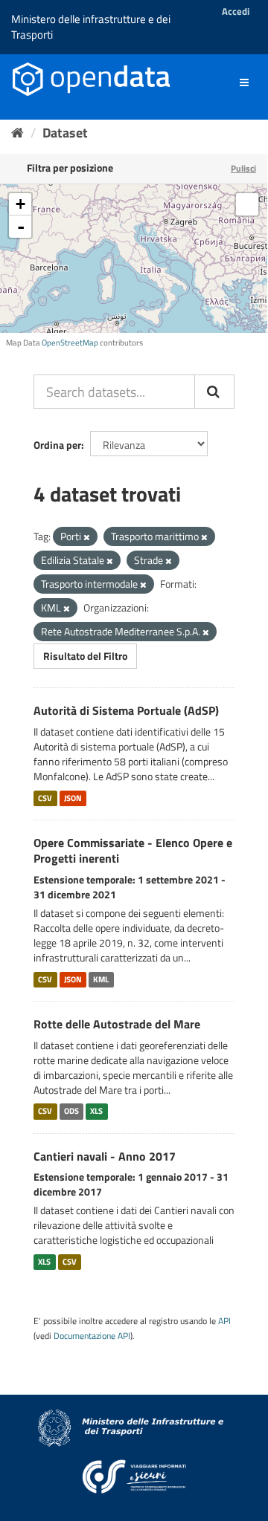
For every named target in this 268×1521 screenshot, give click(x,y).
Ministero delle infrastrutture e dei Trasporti (90, 26)
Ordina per (57, 445)
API (224, 1321)
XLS (96, 1112)
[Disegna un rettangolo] (247, 204)
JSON (73, 798)
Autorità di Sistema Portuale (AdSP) (126, 710)
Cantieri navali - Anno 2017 (105, 1156)
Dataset (65, 133)
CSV (45, 798)
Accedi (235, 11)
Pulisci (243, 168)
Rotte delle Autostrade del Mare (117, 1024)
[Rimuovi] (86, 537)
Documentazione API (92, 1336)
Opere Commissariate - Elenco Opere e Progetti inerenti (133, 850)
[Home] (17, 133)
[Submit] (214, 391)
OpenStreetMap (70, 342)
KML (101, 979)
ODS (71, 1112)
